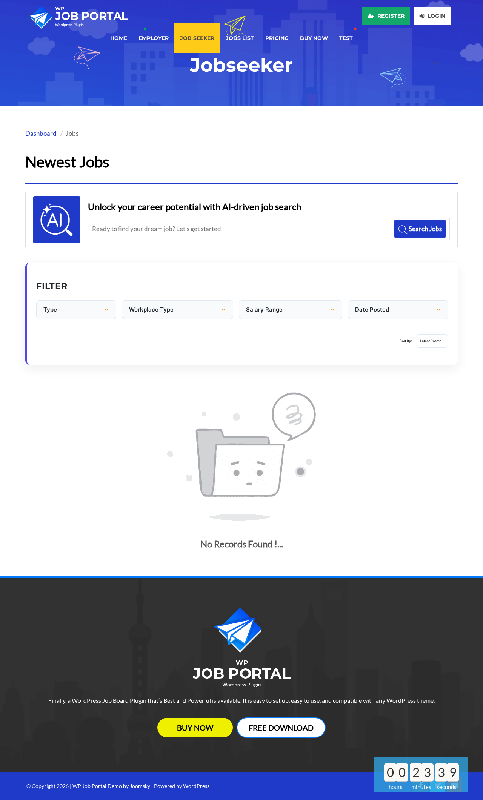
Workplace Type (151, 309)
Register (390, 15)
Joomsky (140, 786)
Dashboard (41, 133)
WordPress (196, 786)
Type (50, 309)
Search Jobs (425, 229)
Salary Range (264, 309)
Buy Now (195, 727)
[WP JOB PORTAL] (77, 14)
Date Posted (372, 309)
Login (435, 15)
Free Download (281, 727)
